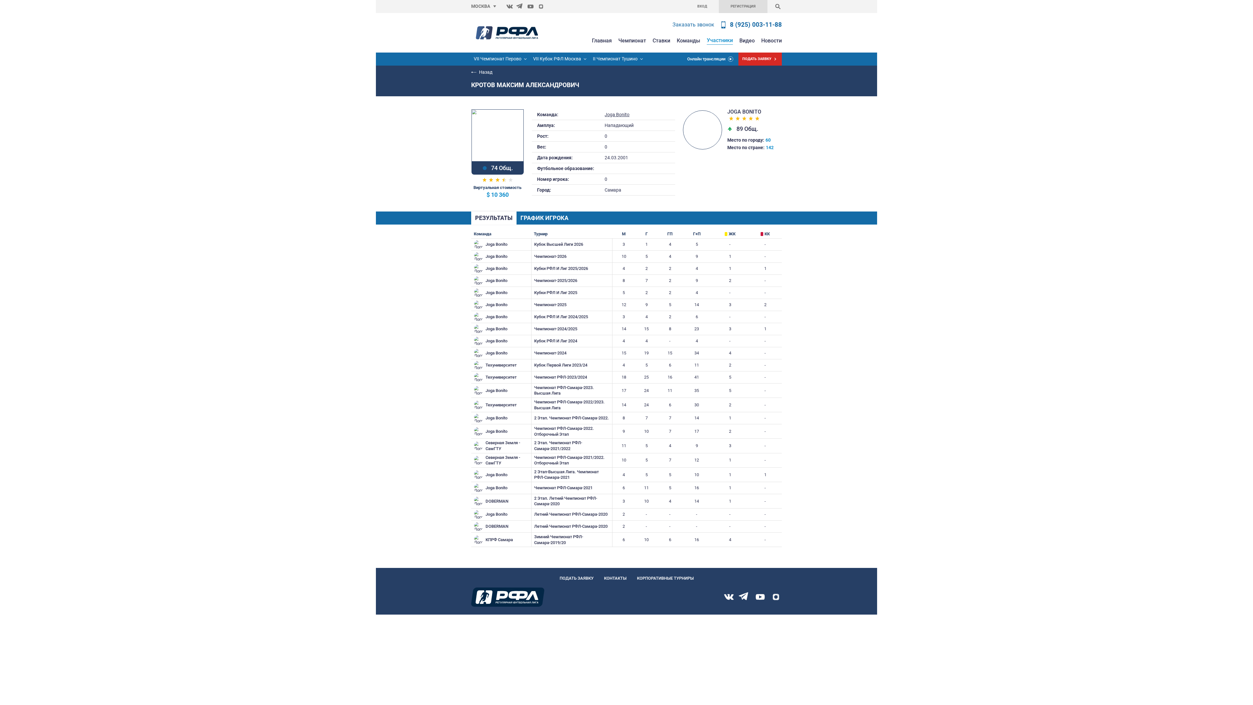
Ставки (661, 41)
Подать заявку (577, 578)
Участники (720, 40)
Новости (771, 41)
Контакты (615, 578)
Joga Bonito (617, 115)
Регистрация (743, 6)
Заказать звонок (693, 25)
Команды (688, 41)
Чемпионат (632, 41)
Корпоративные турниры (665, 578)
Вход (702, 6)
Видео (747, 41)
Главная (602, 41)
